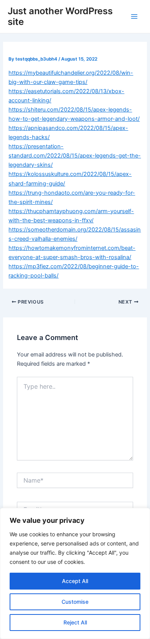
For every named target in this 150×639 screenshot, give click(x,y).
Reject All (75, 622)
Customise (75, 601)
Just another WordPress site (60, 16)
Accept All (75, 581)
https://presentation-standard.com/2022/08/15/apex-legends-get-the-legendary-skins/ (74, 155)
